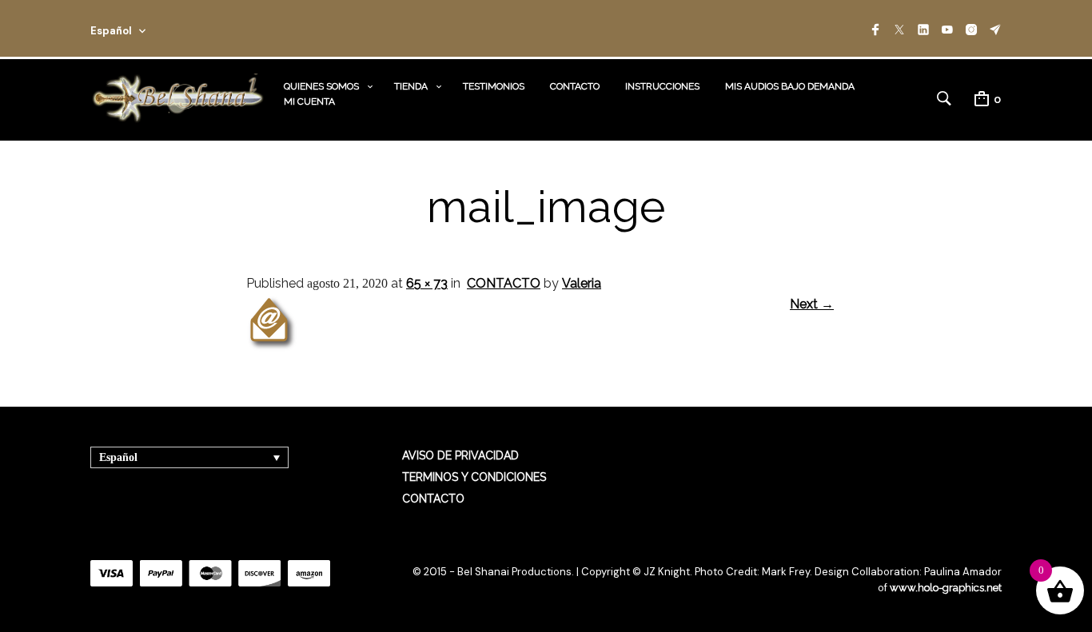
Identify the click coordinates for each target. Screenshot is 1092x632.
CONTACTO (575, 86)
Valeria (581, 283)
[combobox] (139, 28)
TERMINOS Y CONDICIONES (474, 477)
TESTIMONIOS (493, 86)
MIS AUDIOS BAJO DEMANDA (790, 86)
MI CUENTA (309, 101)
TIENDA (411, 86)
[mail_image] (272, 348)
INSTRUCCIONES (662, 86)
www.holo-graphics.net (946, 588)
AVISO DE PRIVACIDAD (460, 455)
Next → (812, 304)
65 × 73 (427, 283)
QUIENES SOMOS (321, 86)
